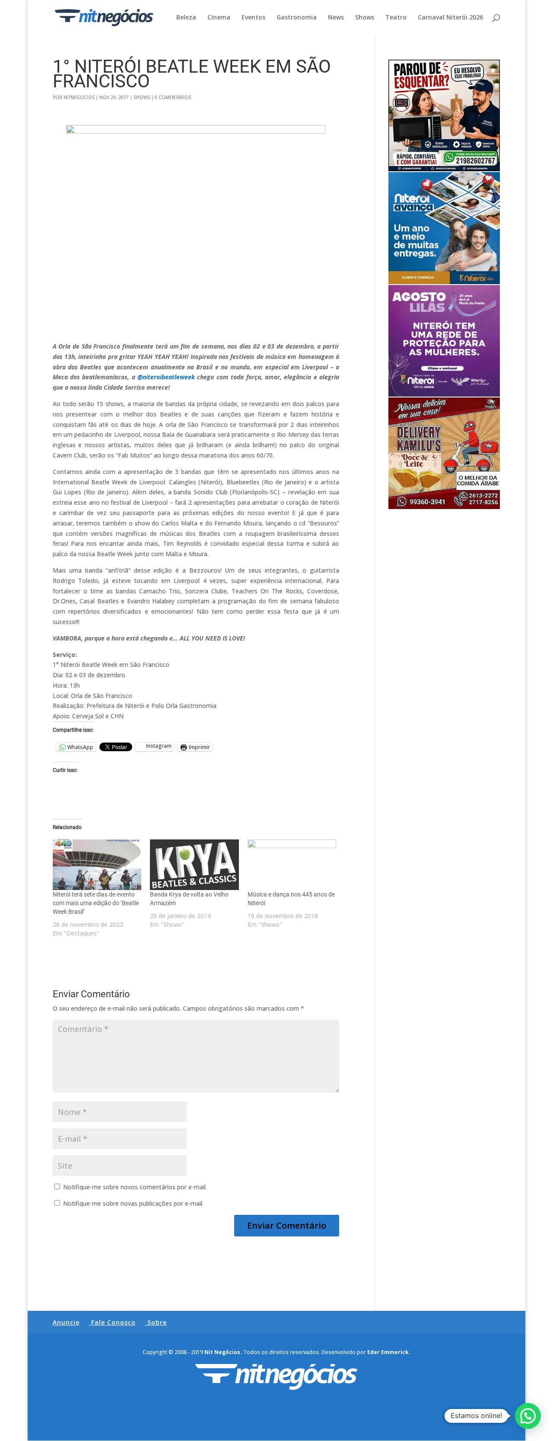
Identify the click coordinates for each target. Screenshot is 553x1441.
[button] (528, 1416)
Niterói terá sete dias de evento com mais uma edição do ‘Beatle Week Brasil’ (96, 903)
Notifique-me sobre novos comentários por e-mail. (135, 1187)
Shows (364, 17)
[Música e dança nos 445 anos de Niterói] (292, 864)
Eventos (253, 17)
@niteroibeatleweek (166, 377)
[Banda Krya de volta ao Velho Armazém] (194, 864)
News (336, 17)
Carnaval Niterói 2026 (450, 17)
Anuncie (66, 1322)
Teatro (396, 17)
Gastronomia (296, 17)
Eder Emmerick (388, 1352)
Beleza (186, 17)
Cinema (218, 17)
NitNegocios (79, 97)
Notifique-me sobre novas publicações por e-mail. (133, 1203)
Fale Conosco (113, 1322)
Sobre (157, 1322)
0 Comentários (173, 97)
